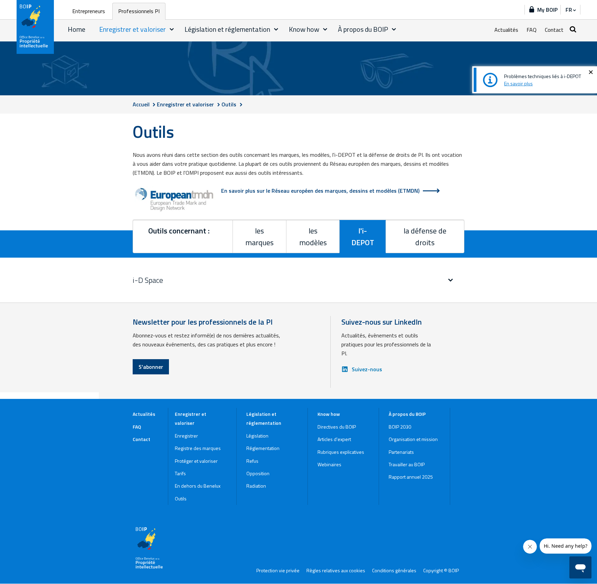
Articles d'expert (334, 439)
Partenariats (401, 452)
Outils (181, 498)
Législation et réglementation (227, 29)
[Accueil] (36, 27)
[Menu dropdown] (171, 29)
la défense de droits (425, 236)
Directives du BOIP (337, 426)
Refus (252, 461)
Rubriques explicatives (341, 452)
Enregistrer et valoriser (132, 29)
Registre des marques (198, 448)
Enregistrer (186, 435)
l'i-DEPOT (362, 236)
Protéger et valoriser (196, 461)
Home (76, 29)
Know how (304, 29)
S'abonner (151, 367)
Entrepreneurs (88, 11)
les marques (259, 236)
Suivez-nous (367, 369)
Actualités (506, 30)
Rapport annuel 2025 (411, 476)
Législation (257, 435)
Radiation (256, 485)
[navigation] (570, 10)
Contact (554, 30)
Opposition (257, 473)
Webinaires (329, 464)
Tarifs (180, 473)
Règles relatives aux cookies (335, 570)
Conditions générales (394, 570)
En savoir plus (518, 83)
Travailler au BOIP (407, 464)
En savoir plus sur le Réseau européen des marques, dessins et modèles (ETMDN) (320, 190)
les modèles (313, 236)
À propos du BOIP (363, 29)
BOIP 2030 (400, 426)
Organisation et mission (413, 439)
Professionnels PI (139, 11)
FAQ (532, 30)
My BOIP (547, 10)
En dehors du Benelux (197, 485)
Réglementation (262, 448)
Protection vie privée (278, 570)
